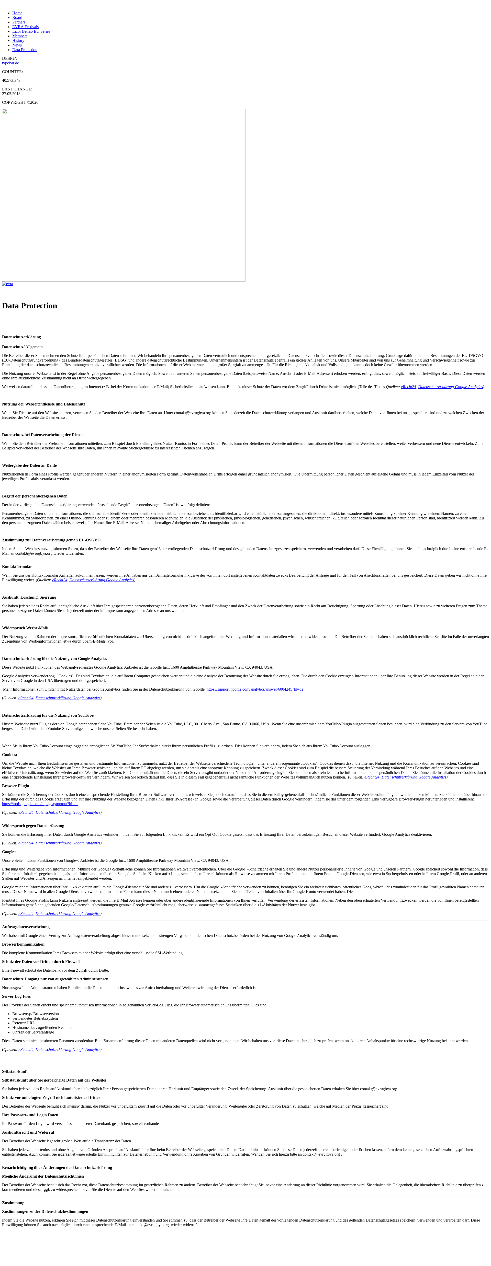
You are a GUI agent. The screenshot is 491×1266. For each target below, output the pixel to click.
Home (17, 13)
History (18, 40)
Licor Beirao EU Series (31, 31)
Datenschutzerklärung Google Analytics (450, 387)
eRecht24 (408, 387)
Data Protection (24, 50)
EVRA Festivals (25, 27)
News (17, 45)
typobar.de (10, 63)
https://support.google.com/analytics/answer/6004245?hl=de (255, 689)
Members (19, 36)
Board (17, 17)
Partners (18, 22)
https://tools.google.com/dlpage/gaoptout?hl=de (40, 804)
